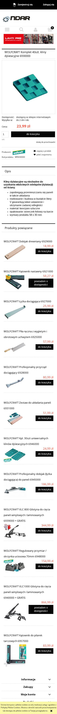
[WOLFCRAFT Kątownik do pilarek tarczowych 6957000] (16, 655)
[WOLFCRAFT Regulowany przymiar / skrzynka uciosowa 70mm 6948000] (16, 567)
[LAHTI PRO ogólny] (28, 38)
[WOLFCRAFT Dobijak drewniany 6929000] (16, 252)
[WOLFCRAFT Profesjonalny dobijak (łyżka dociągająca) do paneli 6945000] (16, 490)
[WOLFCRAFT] (19, 152)
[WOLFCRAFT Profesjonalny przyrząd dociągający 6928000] (16, 383)
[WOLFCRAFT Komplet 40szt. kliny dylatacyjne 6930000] (28, 87)
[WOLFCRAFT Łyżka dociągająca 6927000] (16, 312)
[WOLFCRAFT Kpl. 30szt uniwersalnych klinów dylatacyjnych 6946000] (16, 454)
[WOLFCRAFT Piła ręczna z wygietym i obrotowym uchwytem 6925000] (16, 347)
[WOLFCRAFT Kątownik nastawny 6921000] (16, 282)
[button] (7, 29)
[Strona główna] (28, 17)
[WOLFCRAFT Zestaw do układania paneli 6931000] (16, 419)
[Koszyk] (50, 29)
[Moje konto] (36, 29)
